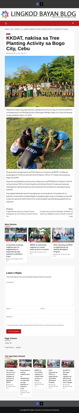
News (8, 34)
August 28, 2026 (66, 254)
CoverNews (46, 410)
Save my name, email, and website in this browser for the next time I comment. (36, 325)
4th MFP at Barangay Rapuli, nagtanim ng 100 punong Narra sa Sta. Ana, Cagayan (67, 376)
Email (42, 308)
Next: (56, 212)
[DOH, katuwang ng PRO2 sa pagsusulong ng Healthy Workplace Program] (63, 235)
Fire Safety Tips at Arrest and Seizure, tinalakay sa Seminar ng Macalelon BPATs (10, 376)
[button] (7, 23)
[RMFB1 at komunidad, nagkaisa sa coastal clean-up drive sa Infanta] (39, 235)
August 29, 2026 (19, 258)
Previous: (21, 212)
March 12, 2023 (20, 53)
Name (8, 308)
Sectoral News (10, 365)
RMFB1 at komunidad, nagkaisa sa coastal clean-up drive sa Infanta (39, 247)
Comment (10, 282)
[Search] (73, 23)
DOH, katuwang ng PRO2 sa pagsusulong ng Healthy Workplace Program (53, 376)
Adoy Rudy (10, 53)
